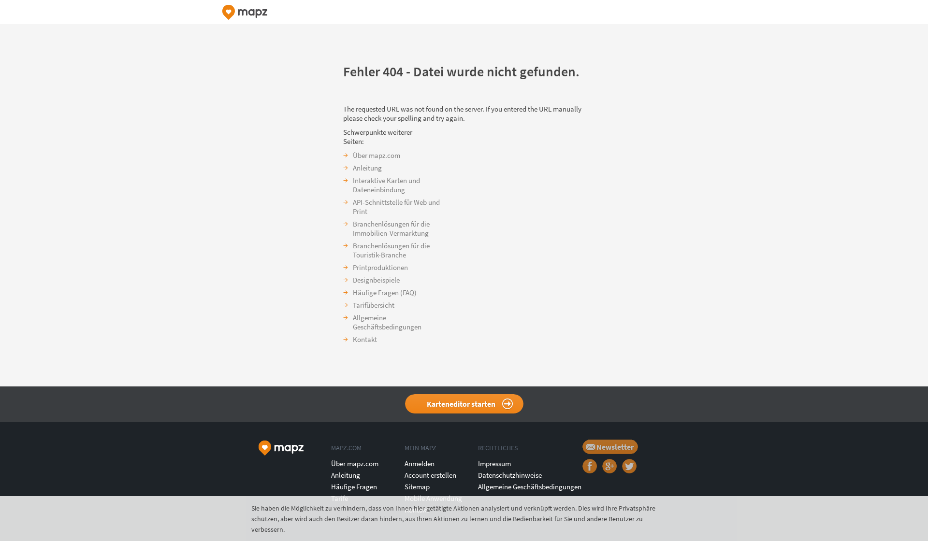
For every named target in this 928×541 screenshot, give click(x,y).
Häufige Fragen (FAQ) (385, 292)
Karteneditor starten (461, 404)
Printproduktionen (380, 267)
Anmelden (420, 463)
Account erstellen (430, 475)
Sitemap (417, 486)
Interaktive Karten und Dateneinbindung (386, 185)
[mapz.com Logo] (244, 12)
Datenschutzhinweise (510, 475)
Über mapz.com (376, 155)
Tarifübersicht (373, 305)
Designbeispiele (376, 280)
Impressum (494, 463)
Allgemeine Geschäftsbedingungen (387, 322)
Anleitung (367, 167)
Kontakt (365, 339)
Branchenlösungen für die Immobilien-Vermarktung (391, 228)
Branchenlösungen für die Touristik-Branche (391, 250)
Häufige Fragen (354, 486)
